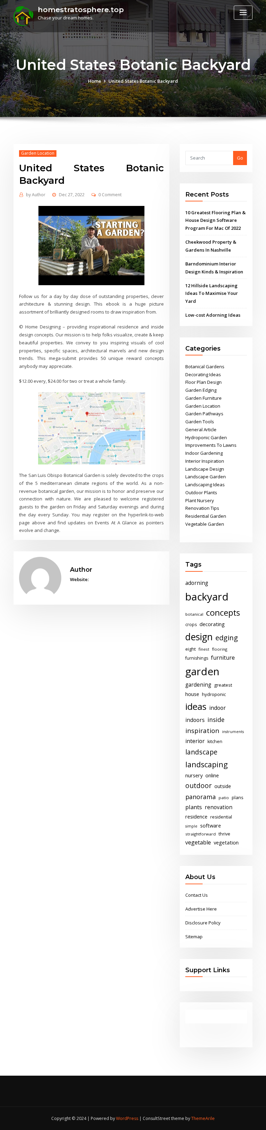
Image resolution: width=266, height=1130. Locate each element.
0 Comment (110, 195)
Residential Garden (205, 516)
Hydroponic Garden (206, 437)
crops (191, 624)
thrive (224, 834)
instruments (233, 731)
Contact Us (196, 895)
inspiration (202, 730)
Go (240, 158)
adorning (196, 583)
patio (224, 797)
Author (35, 195)
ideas (195, 706)
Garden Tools (199, 421)
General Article (200, 429)
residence (196, 816)
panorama (200, 797)
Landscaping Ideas (205, 484)
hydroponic (214, 694)
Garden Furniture (203, 398)
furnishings (196, 658)
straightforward (200, 834)
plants (193, 807)
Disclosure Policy (203, 923)
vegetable (198, 842)
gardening (198, 684)
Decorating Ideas (203, 374)
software (210, 825)
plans (237, 797)
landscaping (206, 764)
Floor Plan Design (203, 382)
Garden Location (37, 153)
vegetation (226, 842)
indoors (195, 720)
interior (195, 741)
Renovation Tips (202, 508)
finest (203, 649)
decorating (212, 624)
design (199, 636)
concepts (223, 612)
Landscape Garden (205, 476)
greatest (223, 685)
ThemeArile (203, 1118)
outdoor (198, 785)
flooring (219, 649)
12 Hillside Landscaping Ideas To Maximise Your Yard (211, 293)
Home (94, 81)
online (212, 775)
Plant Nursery (199, 500)
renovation (218, 807)
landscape (201, 752)
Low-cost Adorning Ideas (212, 315)
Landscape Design (204, 469)
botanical (194, 614)
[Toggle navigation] (243, 13)
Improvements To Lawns (211, 445)
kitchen (214, 741)
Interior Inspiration (204, 461)
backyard (207, 597)
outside (222, 786)
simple (191, 826)
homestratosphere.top (81, 9)
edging (226, 637)
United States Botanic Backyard (143, 81)
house (192, 693)
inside (215, 719)
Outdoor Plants (201, 492)
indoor (217, 708)
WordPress (127, 1118)
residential (221, 817)
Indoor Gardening (204, 453)
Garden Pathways (204, 413)
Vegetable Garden (204, 524)
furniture (223, 657)
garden (202, 671)
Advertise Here (201, 909)
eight (190, 649)
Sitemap (194, 936)
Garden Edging (200, 390)
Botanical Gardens (204, 366)
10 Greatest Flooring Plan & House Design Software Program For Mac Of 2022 (215, 220)
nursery (194, 775)
